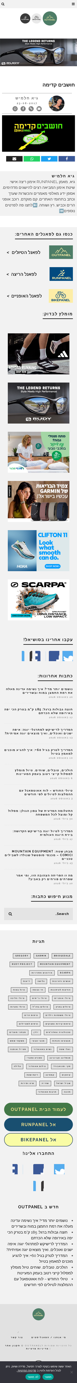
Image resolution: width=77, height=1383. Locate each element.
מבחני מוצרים (17, 1032)
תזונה (67, 1092)
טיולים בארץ (63, 1007)
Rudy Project (22, 964)
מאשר (48, 1376)
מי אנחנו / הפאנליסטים (48, 1337)
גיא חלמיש (27, 98)
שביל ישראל (63, 1083)
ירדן (36, 1032)
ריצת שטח (32, 1075)
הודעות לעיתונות (61, 990)
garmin (41, 956)
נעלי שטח (65, 1049)
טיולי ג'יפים (39, 998)
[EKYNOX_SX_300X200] (38, 402)
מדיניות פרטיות (37, 1349)
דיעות (26, 981)
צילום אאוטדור (37, 1066)
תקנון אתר (12, 1345)
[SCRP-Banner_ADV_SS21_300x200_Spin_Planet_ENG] (38, 599)
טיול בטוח (19, 990)
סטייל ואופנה (18, 1049)
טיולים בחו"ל (40, 1007)
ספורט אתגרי (34, 1058)
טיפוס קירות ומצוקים (58, 1024)
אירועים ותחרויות (42, 973)
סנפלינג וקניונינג (60, 1058)
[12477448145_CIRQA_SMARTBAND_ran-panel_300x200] (38, 501)
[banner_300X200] (38, 550)
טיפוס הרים (31, 1015)
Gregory (21, 956)
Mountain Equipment (55, 964)
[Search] (3, 4)
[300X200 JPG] (38, 353)
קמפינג (50, 1075)
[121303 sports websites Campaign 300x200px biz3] (38, 452)
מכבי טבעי (38, 1041)
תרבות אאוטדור (47, 1092)
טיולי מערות (17, 1007)
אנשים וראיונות (61, 981)
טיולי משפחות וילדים (58, 1015)
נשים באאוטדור (43, 1049)
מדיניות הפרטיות (26, 1370)
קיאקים (66, 1075)
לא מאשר (33, 1376)
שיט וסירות (27, 1083)
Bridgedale (62, 956)
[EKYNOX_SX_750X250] (38, 52)
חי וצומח (38, 990)
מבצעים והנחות (61, 1041)
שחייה (45, 1083)
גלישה (41, 981)
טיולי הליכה (17, 998)
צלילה (17, 1066)
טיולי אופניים (62, 998)
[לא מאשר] (72, 1372)
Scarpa (65, 973)
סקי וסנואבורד (62, 1066)
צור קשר (17, 1337)
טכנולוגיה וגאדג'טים (58, 1032)
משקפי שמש (17, 1041)
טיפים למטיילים (28, 1024)
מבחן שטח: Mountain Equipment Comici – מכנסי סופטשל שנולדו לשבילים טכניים (39, 855)
